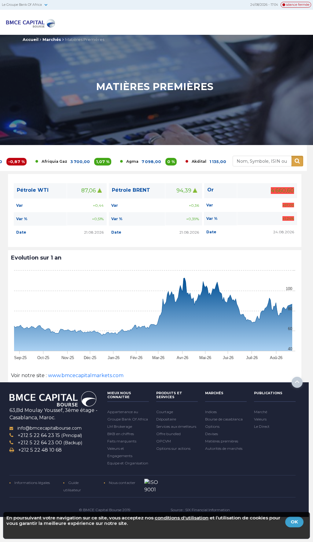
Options (212, 426)
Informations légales (31, 482)
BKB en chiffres (120, 433)
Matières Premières (84, 39)
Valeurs (260, 419)
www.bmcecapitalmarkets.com (85, 375)
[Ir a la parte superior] (297, 382)
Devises (211, 433)
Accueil (31, 39)
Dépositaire (166, 419)
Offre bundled (168, 433)
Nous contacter (121, 482)
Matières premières (221, 441)
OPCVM (163, 441)
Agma (114, 161)
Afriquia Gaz (36, 161)
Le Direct (262, 426)
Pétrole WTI (33, 190)
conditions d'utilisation (181, 518)
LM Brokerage (119, 426)
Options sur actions (173, 448)
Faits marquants (121, 441)
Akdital (180, 161)
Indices (211, 411)
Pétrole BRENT (131, 190)
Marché (260, 411)
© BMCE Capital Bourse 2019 (105, 509)
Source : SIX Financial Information (200, 509)
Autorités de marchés (223, 448)
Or (210, 190)
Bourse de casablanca (224, 419)
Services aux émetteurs (176, 426)
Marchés (51, 39)
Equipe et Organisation (127, 463)
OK (294, 522)
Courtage (164, 411)
